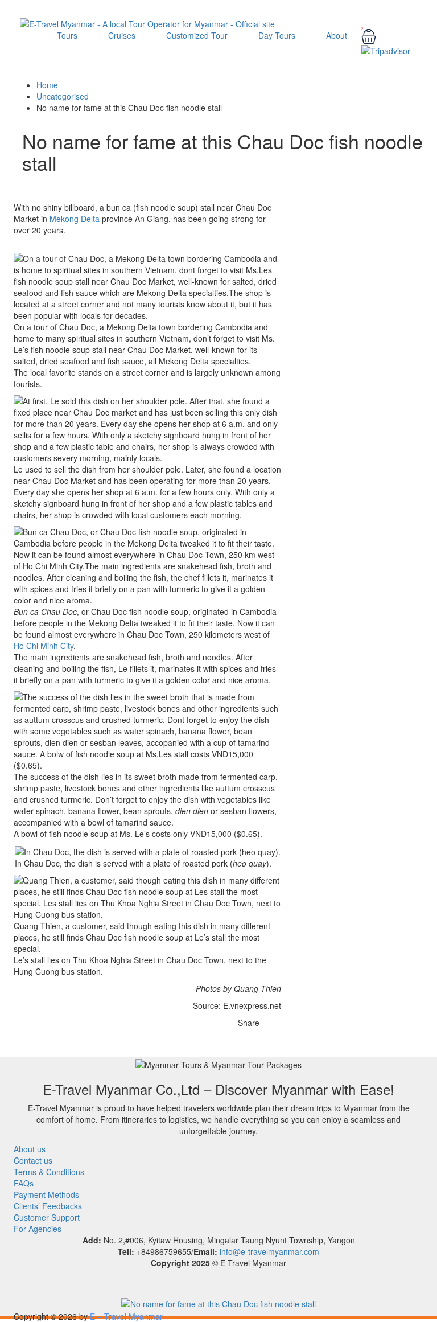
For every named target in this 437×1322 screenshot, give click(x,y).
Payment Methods (46, 1194)
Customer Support (47, 1217)
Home (47, 85)
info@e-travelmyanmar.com (269, 1251)
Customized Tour (197, 35)
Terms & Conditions (49, 1171)
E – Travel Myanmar (126, 1316)
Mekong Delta (75, 218)
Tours (67, 35)
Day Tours (276, 35)
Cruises (121, 35)
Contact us (33, 1160)
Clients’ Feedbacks (48, 1206)
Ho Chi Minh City (43, 645)
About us (30, 1149)
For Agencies (37, 1228)
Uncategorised (62, 96)
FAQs (24, 1183)
